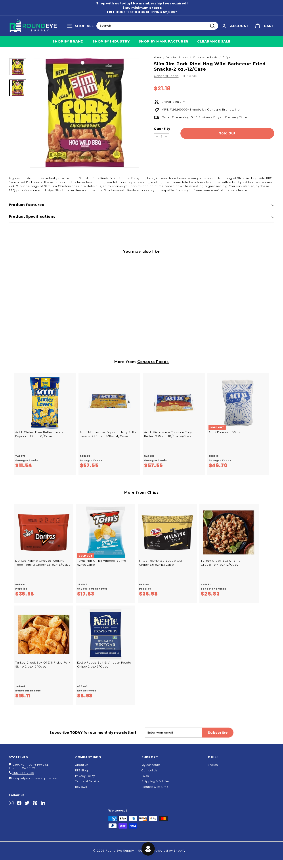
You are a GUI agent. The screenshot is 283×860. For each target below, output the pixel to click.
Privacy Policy (85, 776)
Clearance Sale (214, 41)
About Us (81, 765)
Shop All (81, 27)
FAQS (145, 776)
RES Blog (81, 770)
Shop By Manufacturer (163, 41)
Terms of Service (87, 781)
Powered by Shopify (169, 850)
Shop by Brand (68, 41)
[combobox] (157, 25)
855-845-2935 (23, 773)
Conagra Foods (166, 76)
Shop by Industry (111, 41)
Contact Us (150, 770)
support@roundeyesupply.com (35, 778)
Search (213, 765)
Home (157, 57)
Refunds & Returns (155, 787)
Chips (227, 57)
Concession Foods (205, 57)
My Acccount (151, 765)
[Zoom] (84, 112)
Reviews (81, 787)
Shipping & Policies (156, 781)
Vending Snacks (177, 57)
